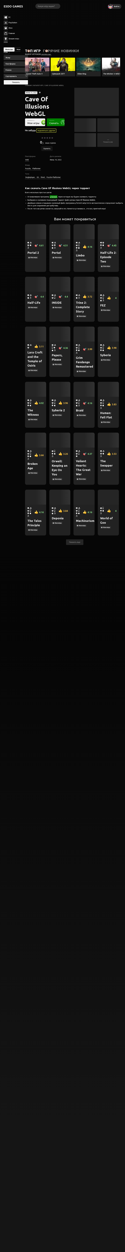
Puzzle (28, 168)
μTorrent (53, 197)
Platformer (36, 168)
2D (38, 177)
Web (27, 160)
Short (43, 177)
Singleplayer (30, 177)
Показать (16, 82)
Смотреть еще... (46, 54)
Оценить (47, 149)
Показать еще (74, 542)
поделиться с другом (46, 131)
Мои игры (33, 257)
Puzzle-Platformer (54, 177)
